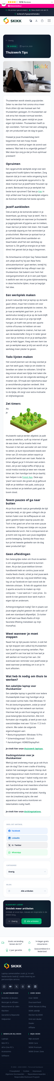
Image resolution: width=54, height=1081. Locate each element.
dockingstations (32, 811)
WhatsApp (16, 852)
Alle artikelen (27, 891)
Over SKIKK (33, 998)
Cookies (26, 1071)
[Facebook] (28, 986)
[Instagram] (4, 986)
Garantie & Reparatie (10, 1015)
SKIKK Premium (35, 1047)
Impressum (37, 1071)
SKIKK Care (33, 1043)
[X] (16, 986)
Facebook (16, 831)
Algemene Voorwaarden (15, 1074)
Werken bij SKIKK (36, 1015)
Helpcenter (6, 1019)
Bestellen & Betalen (10, 998)
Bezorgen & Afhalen (10, 1002)
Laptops (5, 1039)
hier (40, 191)
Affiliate (32, 1027)
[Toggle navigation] (49, 21)
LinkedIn (16, 838)
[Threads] (22, 986)
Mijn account (34, 1039)
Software (5, 1056)
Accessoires (6, 1051)
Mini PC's (5, 1043)
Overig (11, 40)
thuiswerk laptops (33, 748)
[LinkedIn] (35, 986)
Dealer (31, 1023)
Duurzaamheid (35, 1002)
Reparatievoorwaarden (37, 1074)
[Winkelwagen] (42, 20)
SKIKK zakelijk (34, 1011)
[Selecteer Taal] (30, 20)
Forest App (27, 477)
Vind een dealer (35, 1019)
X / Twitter (16, 845)
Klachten (5, 1011)
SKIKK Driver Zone (36, 1051)
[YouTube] (10, 986)
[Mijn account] (36, 20)
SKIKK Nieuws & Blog (37, 1006)
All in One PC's (8, 1047)
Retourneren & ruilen (10, 1006)
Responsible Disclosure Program (27, 1077)
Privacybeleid (15, 1071)
